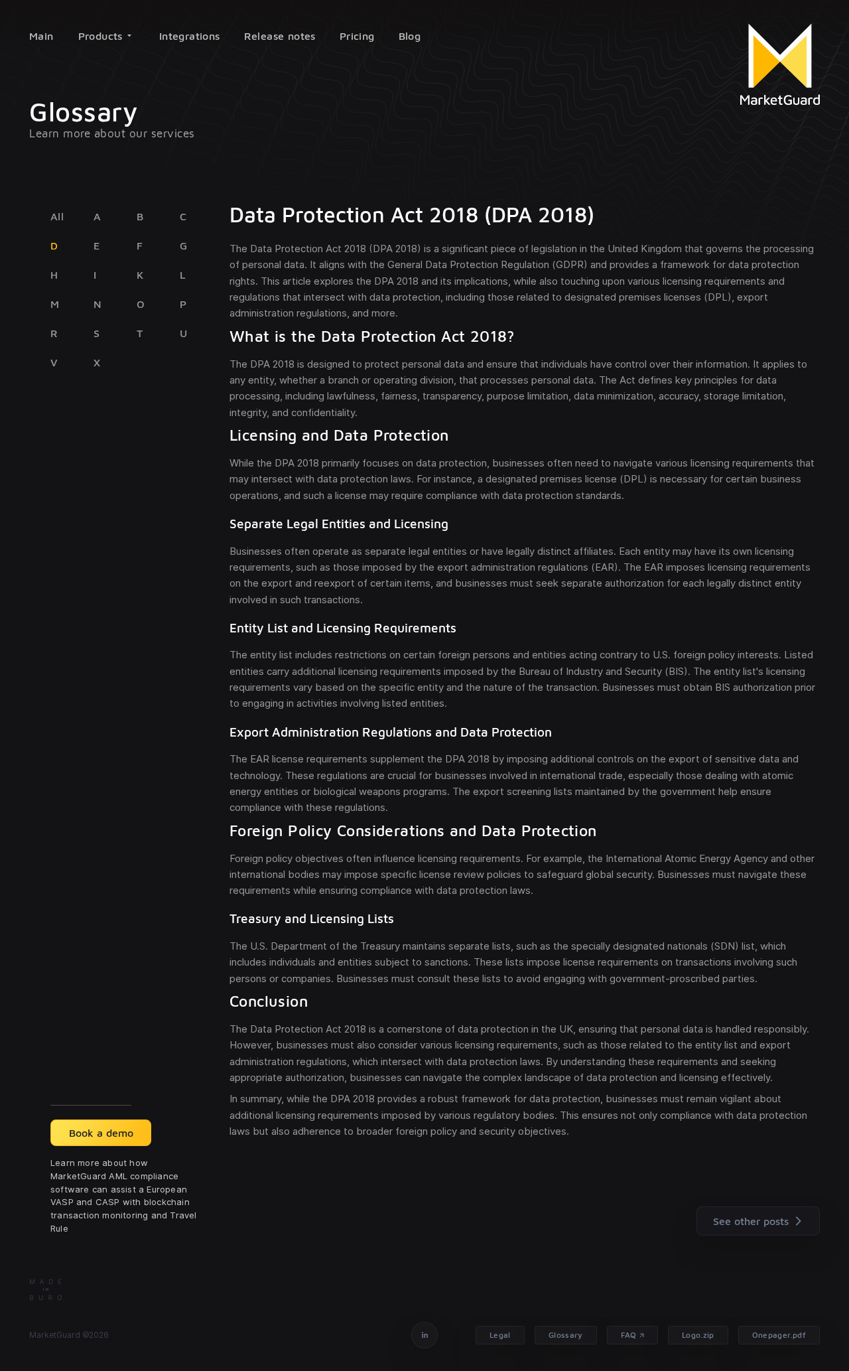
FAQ (629, 1335)
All (57, 216)
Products (100, 36)
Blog (410, 36)
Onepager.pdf (779, 1335)
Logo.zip (698, 1335)
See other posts (751, 1221)
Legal (500, 1335)
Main (41, 36)
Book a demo (101, 1133)
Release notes (280, 36)
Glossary (566, 1335)
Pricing (357, 36)
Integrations (189, 36)
